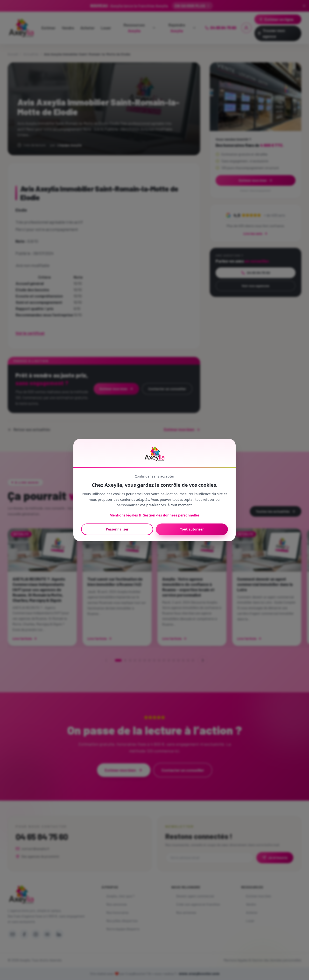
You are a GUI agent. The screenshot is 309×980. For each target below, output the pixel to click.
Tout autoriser (192, 529)
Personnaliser (117, 529)
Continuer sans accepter (154, 476)
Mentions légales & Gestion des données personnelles (154, 515)
